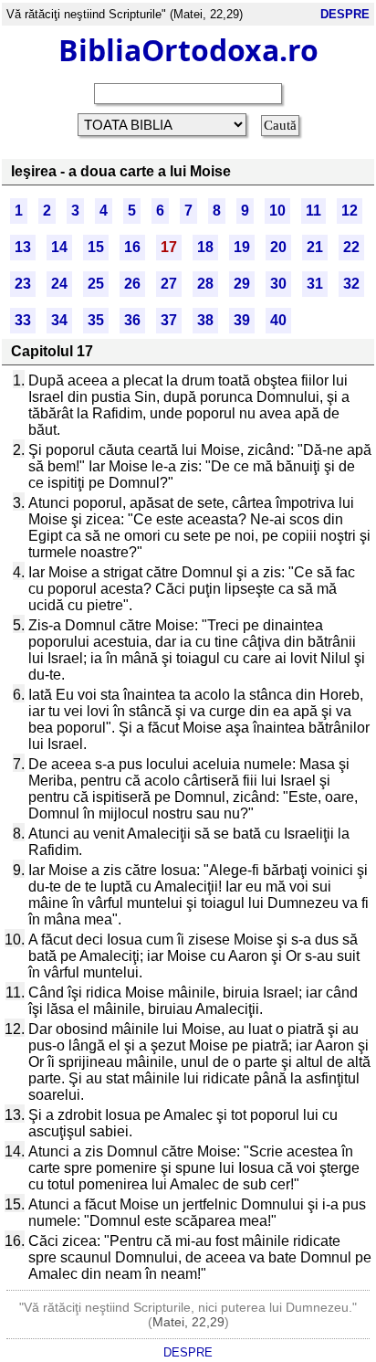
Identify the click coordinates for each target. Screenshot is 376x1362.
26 (132, 283)
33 (23, 320)
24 (59, 283)
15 (96, 247)
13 (23, 247)
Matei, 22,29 (188, 1321)
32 (351, 283)
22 (351, 247)
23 (23, 283)
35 (96, 320)
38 (205, 320)
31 (315, 283)
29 (242, 283)
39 (242, 320)
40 (278, 320)
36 (132, 320)
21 (315, 247)
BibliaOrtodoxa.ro (188, 49)
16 (132, 247)
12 (349, 210)
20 (278, 247)
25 (96, 283)
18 (205, 247)
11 (313, 210)
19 (242, 247)
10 (277, 210)
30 (278, 283)
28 (205, 283)
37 (169, 320)
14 (59, 247)
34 (59, 320)
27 (169, 283)
